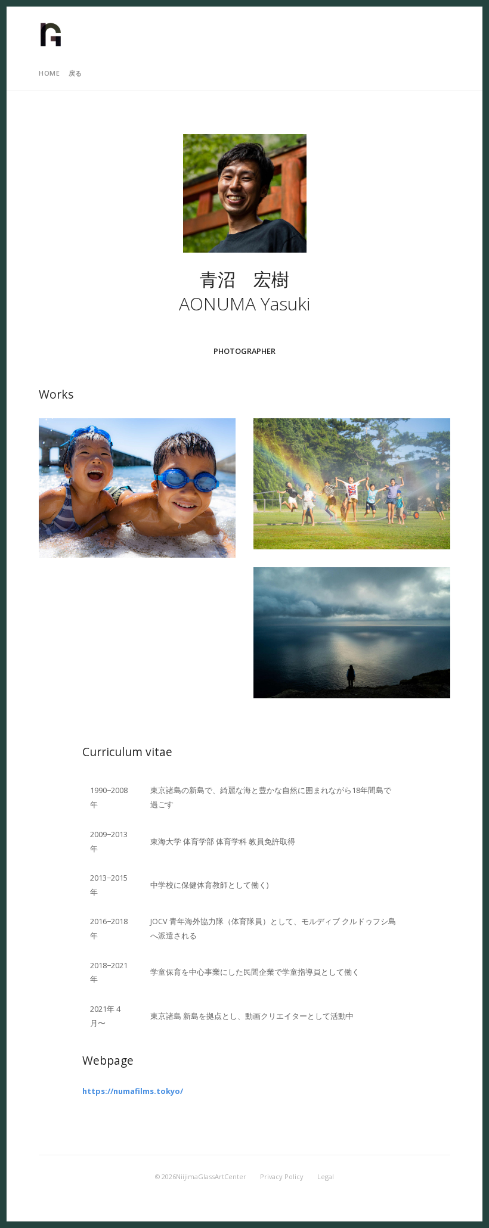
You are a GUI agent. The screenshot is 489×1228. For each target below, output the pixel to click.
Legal (325, 1176)
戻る (75, 73)
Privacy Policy (282, 1176)
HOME (49, 73)
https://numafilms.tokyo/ (132, 1091)
